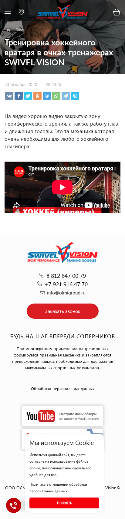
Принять (64, 503)
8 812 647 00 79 (66, 275)
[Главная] (8, 30)
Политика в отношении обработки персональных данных (58, 487)
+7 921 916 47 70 (66, 284)
